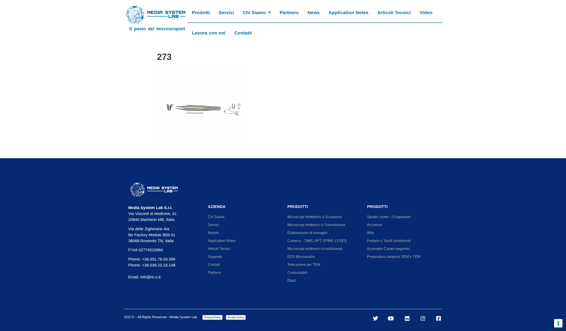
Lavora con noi (209, 32)
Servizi (226, 12)
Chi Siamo (254, 12)
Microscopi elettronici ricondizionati (314, 249)
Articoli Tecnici (394, 12)
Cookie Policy (236, 317)
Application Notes (349, 12)
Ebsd (291, 280)
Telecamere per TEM (303, 264)
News (314, 12)
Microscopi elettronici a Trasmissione (316, 225)
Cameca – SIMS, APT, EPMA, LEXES (317, 241)
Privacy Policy (212, 317)
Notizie (213, 233)
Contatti (243, 32)
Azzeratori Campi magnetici (388, 249)
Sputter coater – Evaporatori (389, 217)
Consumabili (297, 272)
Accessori (374, 225)
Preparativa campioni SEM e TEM (393, 257)
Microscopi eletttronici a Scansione (314, 217)
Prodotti (201, 12)
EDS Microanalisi (301, 257)
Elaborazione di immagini (307, 233)
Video (426, 12)
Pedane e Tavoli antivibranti (389, 241)
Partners (289, 12)
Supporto (215, 257)
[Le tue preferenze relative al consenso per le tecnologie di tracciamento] (558, 323)
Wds (370, 233)
